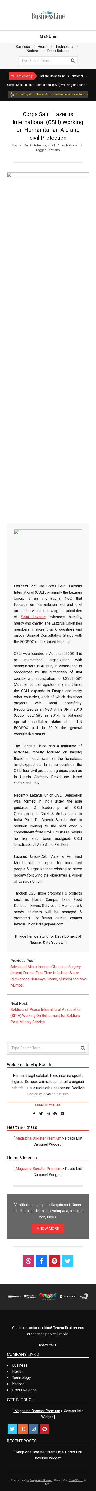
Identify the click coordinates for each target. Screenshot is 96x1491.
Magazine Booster (41, 1480)
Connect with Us (48, 1105)
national (55, 150)
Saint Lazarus (33, 617)
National (72, 145)
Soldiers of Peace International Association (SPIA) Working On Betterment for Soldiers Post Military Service (45, 1015)
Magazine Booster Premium (38, 1138)
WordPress (76, 1480)
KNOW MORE (48, 1228)
